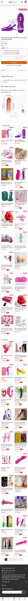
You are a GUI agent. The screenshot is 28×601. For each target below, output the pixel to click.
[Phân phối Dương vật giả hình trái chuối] (21, 370)
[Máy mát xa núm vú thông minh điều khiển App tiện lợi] (7, 217)
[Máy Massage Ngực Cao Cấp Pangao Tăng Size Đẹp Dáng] (21, 279)
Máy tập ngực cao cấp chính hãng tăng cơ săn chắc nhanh (6, 162)
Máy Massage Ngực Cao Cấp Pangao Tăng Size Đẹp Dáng (20, 288)
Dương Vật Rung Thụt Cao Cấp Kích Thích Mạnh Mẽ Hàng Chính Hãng (21, 446)
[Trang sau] (21, 559)
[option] (14, 22)
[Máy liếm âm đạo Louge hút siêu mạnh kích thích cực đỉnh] (7, 301)
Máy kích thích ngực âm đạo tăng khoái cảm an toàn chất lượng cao (6, 184)
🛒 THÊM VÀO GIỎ (18, 58)
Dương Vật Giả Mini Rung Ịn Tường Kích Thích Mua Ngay (7, 490)
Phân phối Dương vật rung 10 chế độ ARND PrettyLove (21, 531)
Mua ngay (14, 62)
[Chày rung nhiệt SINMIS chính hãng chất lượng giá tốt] (21, 543)
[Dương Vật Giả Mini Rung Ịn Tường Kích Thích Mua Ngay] (7, 481)
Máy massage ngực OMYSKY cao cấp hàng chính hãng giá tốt (20, 141)
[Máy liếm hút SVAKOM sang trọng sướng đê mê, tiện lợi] (7, 279)
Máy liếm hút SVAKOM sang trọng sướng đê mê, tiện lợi (6, 288)
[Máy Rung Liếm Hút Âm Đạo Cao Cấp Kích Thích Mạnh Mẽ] (21, 238)
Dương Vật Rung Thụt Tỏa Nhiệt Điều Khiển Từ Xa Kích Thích (21, 511)
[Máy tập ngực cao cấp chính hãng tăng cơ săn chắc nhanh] (7, 153)
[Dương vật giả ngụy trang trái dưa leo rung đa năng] (21, 392)
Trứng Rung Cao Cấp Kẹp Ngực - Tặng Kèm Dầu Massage (20, 205)
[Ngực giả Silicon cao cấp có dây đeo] (21, 258)
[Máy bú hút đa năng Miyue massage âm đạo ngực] (7, 196)
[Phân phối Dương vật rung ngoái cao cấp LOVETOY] (21, 347)
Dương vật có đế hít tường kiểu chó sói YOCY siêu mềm (7, 511)
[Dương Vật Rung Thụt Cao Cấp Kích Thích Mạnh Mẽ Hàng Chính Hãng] (21, 437)
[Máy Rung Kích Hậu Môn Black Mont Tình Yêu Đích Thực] (7, 543)
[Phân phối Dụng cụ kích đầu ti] (21, 217)
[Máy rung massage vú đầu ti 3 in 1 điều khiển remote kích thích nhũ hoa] (21, 322)
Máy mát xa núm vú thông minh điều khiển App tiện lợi (7, 225)
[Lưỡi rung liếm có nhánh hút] (7, 347)
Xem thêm (13, 115)
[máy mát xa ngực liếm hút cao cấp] (7, 133)
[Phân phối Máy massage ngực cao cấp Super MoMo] (7, 322)
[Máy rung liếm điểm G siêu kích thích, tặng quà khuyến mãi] (21, 301)
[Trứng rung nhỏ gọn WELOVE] (7, 459)
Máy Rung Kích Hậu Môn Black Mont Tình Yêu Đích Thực (7, 552)
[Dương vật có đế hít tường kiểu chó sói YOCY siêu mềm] (7, 502)
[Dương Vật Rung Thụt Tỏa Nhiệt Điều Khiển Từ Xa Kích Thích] (21, 502)
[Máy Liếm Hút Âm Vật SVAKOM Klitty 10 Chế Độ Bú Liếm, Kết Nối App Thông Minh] (7, 238)
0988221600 (15, 65)
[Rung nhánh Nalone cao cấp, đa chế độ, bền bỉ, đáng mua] (21, 459)
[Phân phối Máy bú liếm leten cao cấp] (21, 174)
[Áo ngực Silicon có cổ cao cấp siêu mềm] (21, 153)
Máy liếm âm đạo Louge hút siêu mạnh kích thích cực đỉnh (6, 309)
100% (22, 70)
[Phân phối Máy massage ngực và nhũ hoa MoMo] (7, 258)
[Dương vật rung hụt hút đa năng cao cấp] (21, 481)
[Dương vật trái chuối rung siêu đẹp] (7, 521)
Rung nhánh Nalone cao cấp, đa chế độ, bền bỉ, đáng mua (20, 469)
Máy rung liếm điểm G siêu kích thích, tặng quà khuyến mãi (21, 309)
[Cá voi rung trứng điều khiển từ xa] (7, 392)
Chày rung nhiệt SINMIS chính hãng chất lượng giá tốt (21, 552)
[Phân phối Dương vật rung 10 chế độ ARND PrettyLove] (21, 521)
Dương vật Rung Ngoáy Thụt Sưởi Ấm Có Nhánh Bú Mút (6, 446)
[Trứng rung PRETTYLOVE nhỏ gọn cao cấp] (7, 414)
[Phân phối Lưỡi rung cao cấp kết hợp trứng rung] (21, 414)
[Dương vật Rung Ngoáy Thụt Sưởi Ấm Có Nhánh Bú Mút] (7, 437)
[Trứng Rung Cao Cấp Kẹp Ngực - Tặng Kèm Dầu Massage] (21, 196)
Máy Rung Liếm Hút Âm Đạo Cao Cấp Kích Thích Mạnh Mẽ (20, 247)
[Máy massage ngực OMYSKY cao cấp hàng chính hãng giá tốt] (14, 22)
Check (23, 592)
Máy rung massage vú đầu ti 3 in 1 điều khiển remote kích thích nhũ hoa (21, 330)
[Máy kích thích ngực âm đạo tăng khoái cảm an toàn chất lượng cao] (7, 174)
